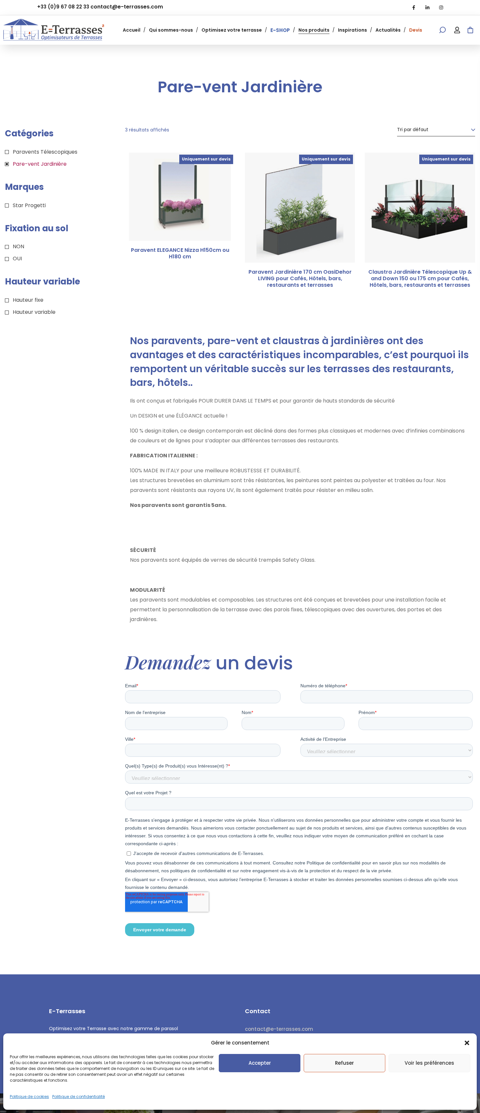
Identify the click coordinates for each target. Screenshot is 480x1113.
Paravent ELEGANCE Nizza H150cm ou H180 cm (180, 253)
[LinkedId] (427, 7)
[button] (467, 1043)
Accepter (259, 1063)
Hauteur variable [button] (34, 312)
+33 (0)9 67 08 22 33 (63, 6)
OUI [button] (17, 258)
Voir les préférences (429, 1063)
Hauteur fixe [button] (28, 300)
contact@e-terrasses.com (126, 6)
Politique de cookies (29, 1096)
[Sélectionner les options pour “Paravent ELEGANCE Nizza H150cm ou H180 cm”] (222, 172)
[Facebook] (413, 7)
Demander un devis (341, 172)
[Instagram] (441, 7)
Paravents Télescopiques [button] (45, 152)
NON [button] (18, 246)
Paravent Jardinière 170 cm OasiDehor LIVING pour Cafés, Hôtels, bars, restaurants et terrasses (300, 278)
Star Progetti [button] (29, 205)
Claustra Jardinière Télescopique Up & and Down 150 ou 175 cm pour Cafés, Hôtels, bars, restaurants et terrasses (420, 278)
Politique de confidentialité (78, 1096)
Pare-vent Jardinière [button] (40, 164)
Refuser (344, 1063)
